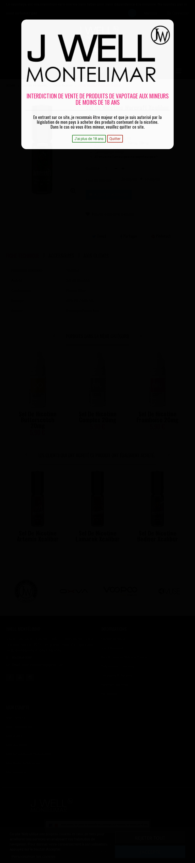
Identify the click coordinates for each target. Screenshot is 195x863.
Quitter (115, 139)
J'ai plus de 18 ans (89, 139)
